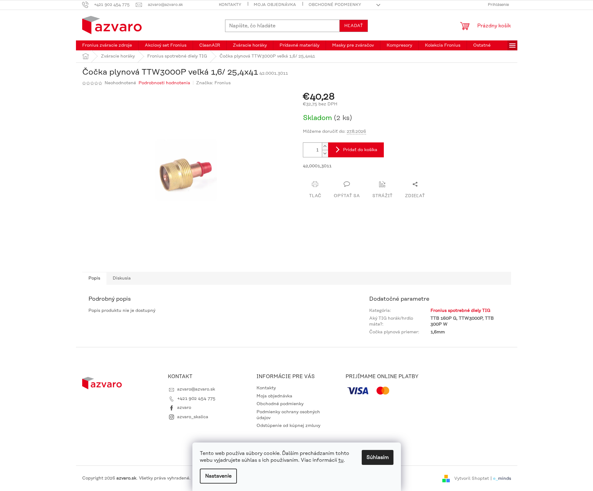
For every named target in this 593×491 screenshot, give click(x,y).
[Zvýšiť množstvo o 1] (325, 146)
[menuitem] (107, 45)
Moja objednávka (275, 4)
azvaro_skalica (192, 417)
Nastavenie (218, 476)
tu (341, 460)
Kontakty (230, 4)
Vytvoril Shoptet (471, 478)
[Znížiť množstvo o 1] (325, 153)
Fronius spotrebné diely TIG (460, 310)
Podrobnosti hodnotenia (164, 83)
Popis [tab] (94, 278)
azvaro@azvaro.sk (196, 389)
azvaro (184, 407)
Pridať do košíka (360, 149)
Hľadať (353, 25)
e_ (495, 478)
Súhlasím (377, 457)
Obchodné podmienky (334, 4)
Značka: (213, 83)
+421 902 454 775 (196, 398)
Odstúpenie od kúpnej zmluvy (288, 425)
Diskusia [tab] (122, 278)
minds (504, 478)
